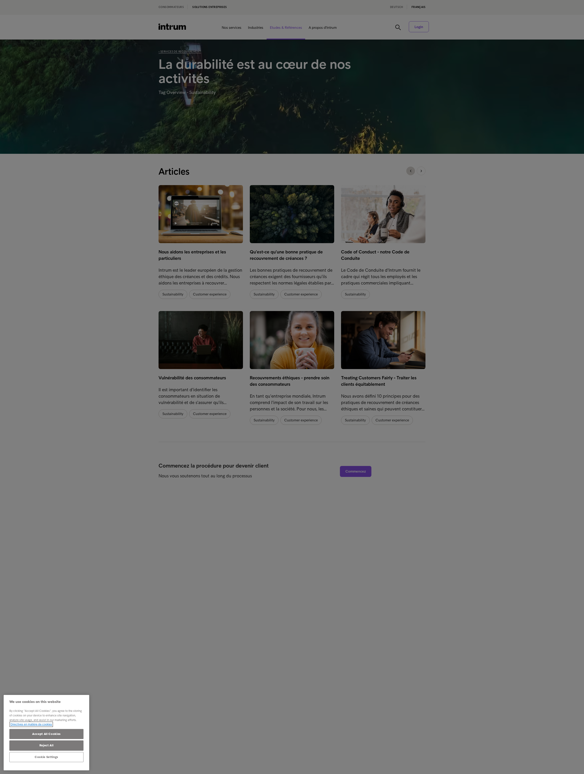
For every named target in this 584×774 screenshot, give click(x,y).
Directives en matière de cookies (31, 724)
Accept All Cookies (46, 734)
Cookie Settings (46, 757)
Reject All (46, 745)
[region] (46, 732)
